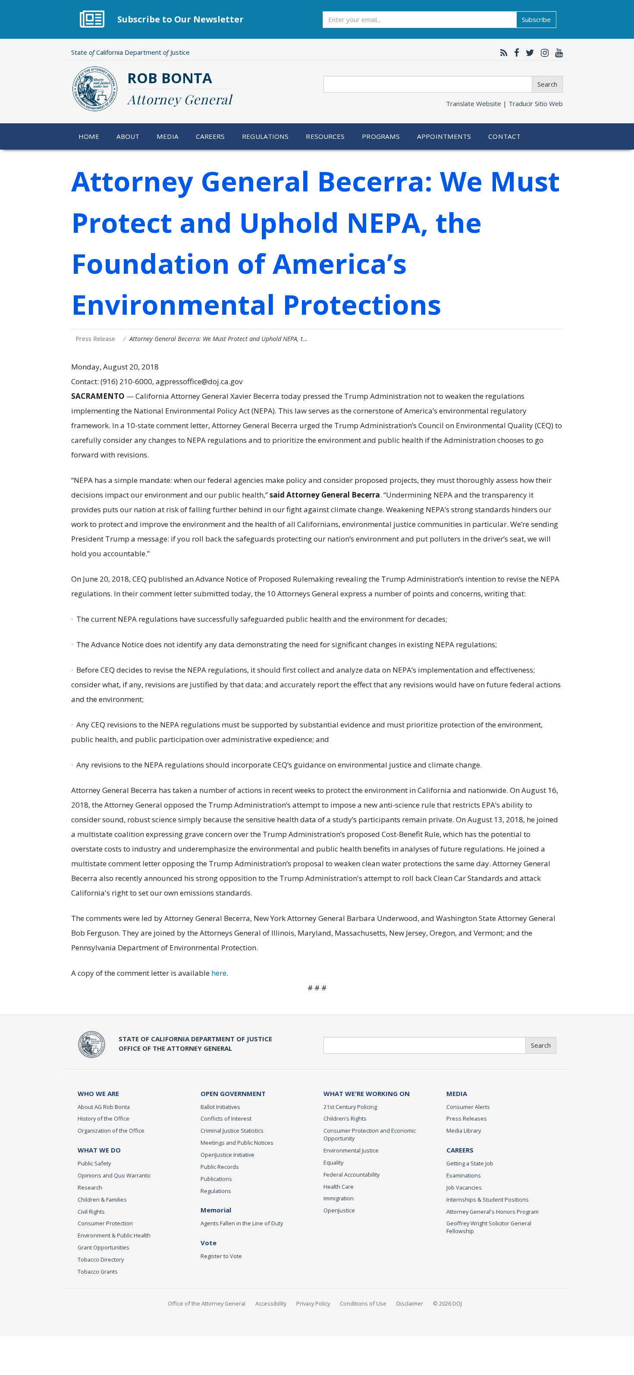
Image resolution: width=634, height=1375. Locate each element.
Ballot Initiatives (220, 1107)
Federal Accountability (351, 1174)
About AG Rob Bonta (104, 1107)
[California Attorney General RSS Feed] (502, 53)
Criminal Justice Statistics (232, 1130)
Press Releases (466, 1118)
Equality (333, 1162)
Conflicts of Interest (226, 1118)
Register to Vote (221, 1256)
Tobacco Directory (101, 1259)
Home (89, 136)
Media (168, 136)
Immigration (338, 1198)
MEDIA (456, 1093)
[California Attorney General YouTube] (557, 53)
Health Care (338, 1186)
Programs (381, 136)
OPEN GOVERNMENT (233, 1093)
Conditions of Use (363, 1303)
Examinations (463, 1175)
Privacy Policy (313, 1303)
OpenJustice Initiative (227, 1155)
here (218, 973)
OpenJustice (339, 1210)
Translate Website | (504, 103)
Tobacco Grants (98, 1271)
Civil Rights (91, 1211)
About (128, 136)
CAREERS (460, 1150)
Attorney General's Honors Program (492, 1211)
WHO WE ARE (98, 1093)
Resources (325, 136)
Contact (504, 136)
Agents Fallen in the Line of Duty (242, 1223)
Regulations (265, 136)
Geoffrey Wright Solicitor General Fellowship (488, 1227)
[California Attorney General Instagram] (543, 53)
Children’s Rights (345, 1118)
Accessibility (270, 1303)
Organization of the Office (111, 1130)
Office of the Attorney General (206, 1303)
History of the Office (103, 1118)
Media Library (463, 1130)
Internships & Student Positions (487, 1199)
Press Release (95, 339)
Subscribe (536, 19)
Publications (216, 1179)
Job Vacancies (464, 1187)
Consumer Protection (105, 1223)
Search (547, 84)
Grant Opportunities (103, 1247)
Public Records (220, 1167)
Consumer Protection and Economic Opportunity (369, 1134)
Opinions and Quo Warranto (114, 1175)
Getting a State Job (469, 1163)
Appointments (444, 136)
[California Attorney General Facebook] (514, 53)
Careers (210, 136)
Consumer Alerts (468, 1107)
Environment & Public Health (114, 1235)
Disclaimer (409, 1303)
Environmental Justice (351, 1150)
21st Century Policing (350, 1107)
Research (90, 1187)
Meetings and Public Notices (237, 1142)
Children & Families (102, 1199)
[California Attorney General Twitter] (527, 53)
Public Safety (94, 1163)
